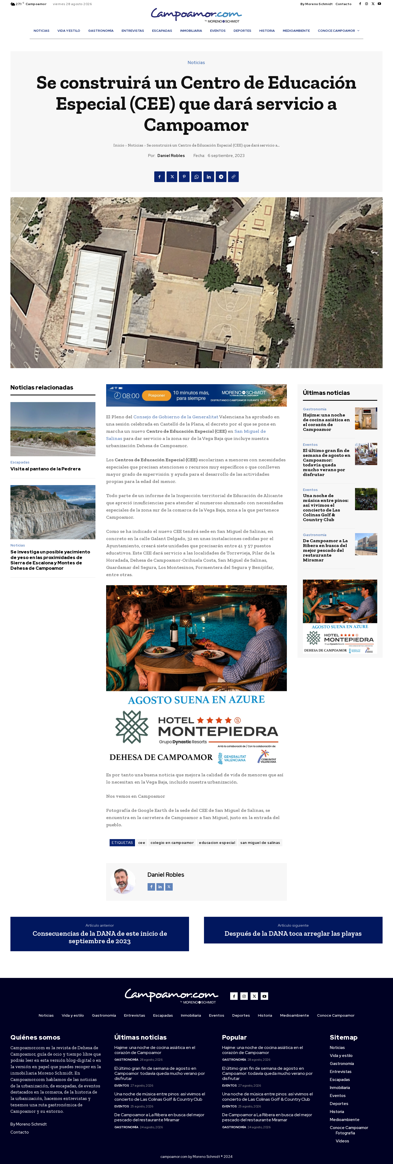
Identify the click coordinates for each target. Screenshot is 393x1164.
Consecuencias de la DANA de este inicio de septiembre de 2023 (100, 937)
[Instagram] (366, 4)
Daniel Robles (171, 155)
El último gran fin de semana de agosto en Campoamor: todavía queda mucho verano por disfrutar (326, 462)
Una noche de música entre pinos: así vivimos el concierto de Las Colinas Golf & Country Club (325, 507)
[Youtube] (379, 4)
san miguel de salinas (260, 842)
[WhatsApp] (196, 176)
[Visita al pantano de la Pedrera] (52, 429)
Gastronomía (314, 409)
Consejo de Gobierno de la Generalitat (175, 417)
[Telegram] (221, 176)
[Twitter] (373, 4)
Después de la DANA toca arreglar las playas (293, 933)
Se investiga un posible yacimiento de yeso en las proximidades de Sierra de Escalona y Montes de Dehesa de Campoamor (50, 560)
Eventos (310, 444)
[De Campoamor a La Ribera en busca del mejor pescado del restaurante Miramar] (366, 544)
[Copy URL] (233, 176)
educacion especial (217, 842)
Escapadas (19, 462)
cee (141, 842)
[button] (199, 42)
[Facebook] (360, 4)
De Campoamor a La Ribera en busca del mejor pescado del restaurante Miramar (325, 550)
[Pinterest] (184, 176)
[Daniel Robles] (126, 881)
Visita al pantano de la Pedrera (45, 469)
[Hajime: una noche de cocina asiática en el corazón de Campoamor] (366, 418)
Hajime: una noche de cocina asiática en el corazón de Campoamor (326, 422)
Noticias (196, 63)
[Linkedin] (208, 176)
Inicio (118, 145)
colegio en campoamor (172, 842)
